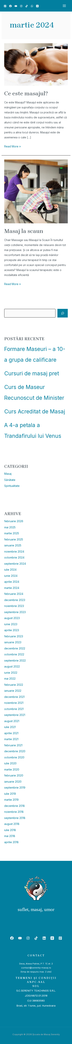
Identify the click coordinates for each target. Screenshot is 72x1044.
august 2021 (11, 721)
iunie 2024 (10, 575)
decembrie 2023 (14, 600)
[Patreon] (5, 6)
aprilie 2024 (11, 581)
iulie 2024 (10, 569)
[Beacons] (37, 6)
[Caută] (62, 313)
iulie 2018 (10, 830)
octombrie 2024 (14, 557)
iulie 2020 (10, 763)
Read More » (12, 146)
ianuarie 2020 (13, 781)
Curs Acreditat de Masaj (34, 411)
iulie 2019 (10, 793)
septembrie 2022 (15, 660)
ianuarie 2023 (12, 642)
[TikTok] (26, 6)
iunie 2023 (10, 624)
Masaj (8, 473)
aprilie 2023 (11, 630)
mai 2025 (10, 527)
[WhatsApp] (32, 6)
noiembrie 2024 (14, 551)
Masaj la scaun (23, 231)
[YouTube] (16, 6)
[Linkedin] (44, 938)
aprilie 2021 (11, 733)
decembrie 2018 (14, 805)
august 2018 (11, 823)
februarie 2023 (13, 636)
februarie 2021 (13, 745)
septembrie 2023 (15, 612)
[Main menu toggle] (64, 6)
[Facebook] (10, 6)
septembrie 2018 (14, 818)
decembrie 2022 (14, 648)
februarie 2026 (13, 521)
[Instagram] (21, 6)
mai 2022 (10, 678)
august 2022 (12, 666)
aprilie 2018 (11, 842)
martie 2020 (11, 769)
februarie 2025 (13, 539)
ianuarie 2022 (12, 690)
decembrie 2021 (14, 696)
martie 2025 (11, 533)
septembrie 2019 (14, 787)
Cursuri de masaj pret (31, 373)
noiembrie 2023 (14, 606)
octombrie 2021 (14, 709)
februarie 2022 (13, 684)
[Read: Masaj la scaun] (36, 191)
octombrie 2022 (14, 654)
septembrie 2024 (15, 563)
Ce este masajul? (26, 93)
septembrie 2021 (14, 715)
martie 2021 (11, 739)
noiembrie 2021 (13, 702)
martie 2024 (11, 587)
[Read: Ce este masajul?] (36, 64)
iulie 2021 (10, 727)
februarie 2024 (13, 593)
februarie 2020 (13, 775)
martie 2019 (11, 799)
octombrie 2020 (14, 757)
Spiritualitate (12, 485)
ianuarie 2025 (12, 545)
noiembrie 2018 (14, 811)
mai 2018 (9, 836)
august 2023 (12, 618)
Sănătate (9, 479)
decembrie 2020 (14, 751)
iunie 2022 (10, 672)
